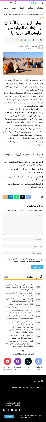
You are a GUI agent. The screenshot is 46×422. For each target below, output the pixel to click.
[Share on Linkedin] (25, 40)
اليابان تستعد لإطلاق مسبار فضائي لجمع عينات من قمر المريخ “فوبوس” (19, 305)
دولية (40, 17)
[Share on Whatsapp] (29, 40)
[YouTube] (11, 410)
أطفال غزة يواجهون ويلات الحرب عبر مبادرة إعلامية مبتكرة (19, 294)
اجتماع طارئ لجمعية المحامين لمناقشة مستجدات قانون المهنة (21, 311)
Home (41, 14)
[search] (15, 3)
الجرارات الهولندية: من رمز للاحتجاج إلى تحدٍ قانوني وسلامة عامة (19, 299)
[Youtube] (7, 364)
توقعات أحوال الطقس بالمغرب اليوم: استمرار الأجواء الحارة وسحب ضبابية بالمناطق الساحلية (19, 287)
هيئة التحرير (33, 46)
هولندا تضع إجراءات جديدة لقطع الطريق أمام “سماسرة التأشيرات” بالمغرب (23, 163)
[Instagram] (18, 364)
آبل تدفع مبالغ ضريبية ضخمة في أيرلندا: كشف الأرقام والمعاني (21, 336)
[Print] (17, 40)
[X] (28, 364)
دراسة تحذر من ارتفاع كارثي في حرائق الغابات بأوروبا (21, 322)
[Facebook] (38, 364)
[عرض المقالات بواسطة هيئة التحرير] (40, 47)
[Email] (21, 40)
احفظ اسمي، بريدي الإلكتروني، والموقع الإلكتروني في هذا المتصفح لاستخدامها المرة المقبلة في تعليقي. (23, 260)
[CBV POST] (33, 2)
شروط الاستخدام (25, 417)
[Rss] (4, 410)
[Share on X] (33, 40)
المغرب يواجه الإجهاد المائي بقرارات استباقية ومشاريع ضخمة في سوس (19, 317)
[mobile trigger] (41, 2)
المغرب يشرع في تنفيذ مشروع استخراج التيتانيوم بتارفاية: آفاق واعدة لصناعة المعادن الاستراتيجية (19, 343)
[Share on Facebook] (37, 40)
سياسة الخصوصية (36, 417)
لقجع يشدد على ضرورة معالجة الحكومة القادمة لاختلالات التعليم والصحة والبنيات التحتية (21, 329)
